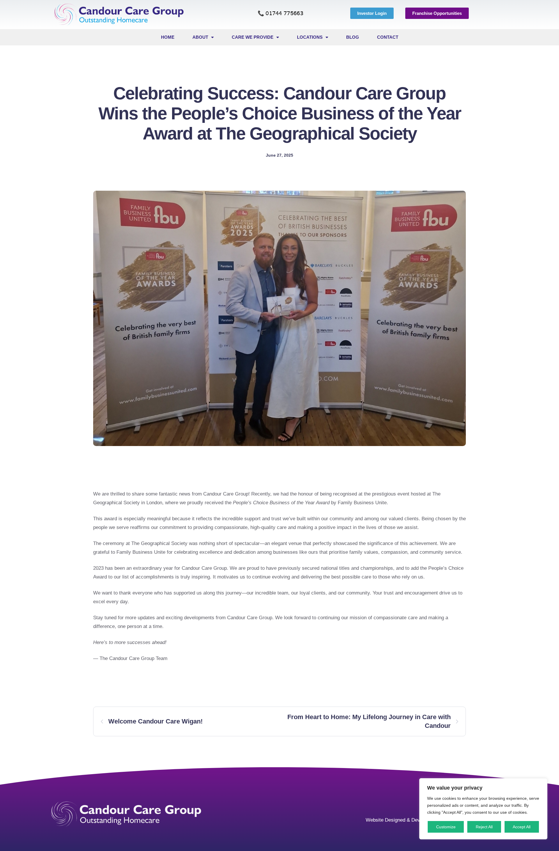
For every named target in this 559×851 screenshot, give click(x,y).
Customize (446, 827)
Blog (352, 37)
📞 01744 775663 (280, 13)
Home (167, 37)
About (200, 37)
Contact (387, 37)
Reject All (484, 827)
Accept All (521, 827)
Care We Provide (252, 37)
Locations (310, 37)
